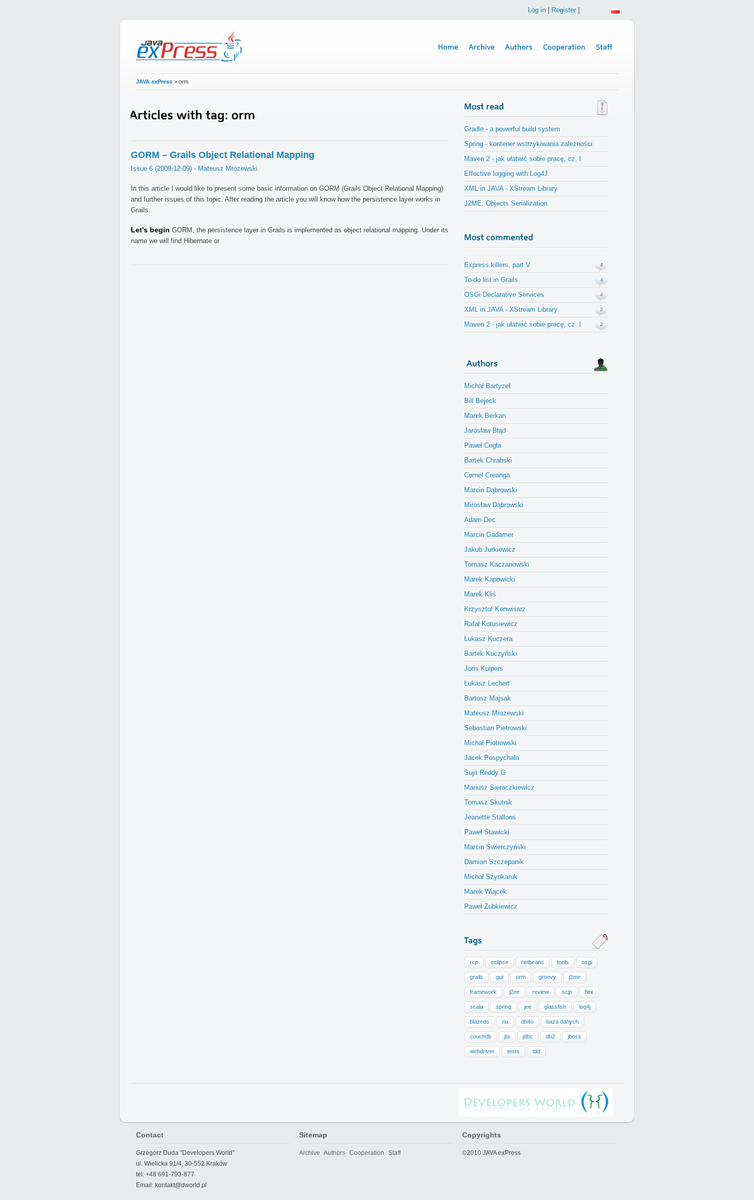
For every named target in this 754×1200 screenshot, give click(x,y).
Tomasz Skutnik (488, 802)
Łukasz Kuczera (488, 639)
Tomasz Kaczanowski (496, 564)
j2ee (514, 992)
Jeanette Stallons (490, 817)
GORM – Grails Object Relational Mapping (222, 155)
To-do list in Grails (491, 280)
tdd (536, 1051)
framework (483, 992)
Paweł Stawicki (486, 832)
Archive (309, 1152)
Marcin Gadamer (488, 534)
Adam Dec (479, 520)
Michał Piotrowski (490, 743)
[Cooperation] (564, 47)
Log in (537, 10)
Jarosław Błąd (485, 430)
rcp (474, 962)
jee (527, 1007)
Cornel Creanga (487, 475)
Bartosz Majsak (487, 698)
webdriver (482, 1051)
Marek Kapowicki (489, 579)
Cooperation (366, 1152)
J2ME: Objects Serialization (505, 203)
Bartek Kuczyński (490, 653)
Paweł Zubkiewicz (491, 906)
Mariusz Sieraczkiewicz (499, 787)
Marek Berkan (485, 415)
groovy (547, 977)
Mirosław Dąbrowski (493, 505)
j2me (575, 977)
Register (563, 10)
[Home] (448, 47)
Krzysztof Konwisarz (495, 609)
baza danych (562, 1021)
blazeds (479, 1021)
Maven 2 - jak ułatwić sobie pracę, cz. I (522, 159)
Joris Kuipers (483, 668)
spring (503, 1007)
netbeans (532, 962)
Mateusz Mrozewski (494, 713)
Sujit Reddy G (485, 772)
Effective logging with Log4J (506, 173)
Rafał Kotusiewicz (491, 624)
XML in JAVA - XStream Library (511, 188)
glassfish (555, 1007)
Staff (394, 1152)
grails (476, 977)
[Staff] (604, 47)
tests (513, 1051)
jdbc (528, 1036)
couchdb (480, 1036)
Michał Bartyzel (487, 386)
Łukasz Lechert (487, 683)
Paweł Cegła (482, 445)
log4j (584, 1007)
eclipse (499, 962)
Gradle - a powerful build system (512, 129)
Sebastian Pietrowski (495, 728)
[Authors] (519, 47)
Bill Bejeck (480, 401)
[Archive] (482, 47)
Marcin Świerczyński (495, 847)
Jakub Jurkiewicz (489, 549)
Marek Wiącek (485, 891)
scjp (567, 992)
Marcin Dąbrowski (490, 490)
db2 (550, 1036)
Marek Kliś (480, 594)
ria (505, 1021)
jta (507, 1036)
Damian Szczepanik (494, 862)
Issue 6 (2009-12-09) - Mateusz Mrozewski (194, 168)
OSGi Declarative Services (504, 294)
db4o (527, 1021)
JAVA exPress (154, 81)
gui (499, 977)
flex (589, 992)
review (540, 992)
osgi (587, 962)
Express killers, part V (497, 265)
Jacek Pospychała (491, 758)
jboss (574, 1036)
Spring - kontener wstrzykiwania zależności (528, 144)
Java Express (190, 47)
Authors (334, 1152)
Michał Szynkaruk (491, 877)
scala (476, 1007)
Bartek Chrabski (488, 460)
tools (563, 962)
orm (521, 977)
